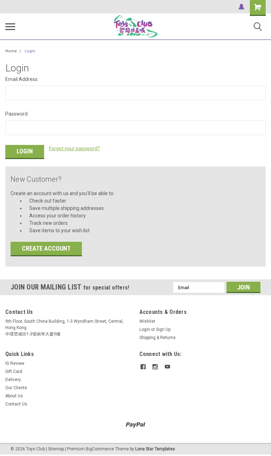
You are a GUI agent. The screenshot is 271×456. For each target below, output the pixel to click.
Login (30, 51)
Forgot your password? (74, 148)
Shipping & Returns (157, 337)
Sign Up (163, 329)
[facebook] (143, 366)
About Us (14, 395)
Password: (17, 114)
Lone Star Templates (155, 448)
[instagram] (155, 366)
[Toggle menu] (10, 26)
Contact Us (16, 404)
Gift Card (13, 371)
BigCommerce (100, 448)
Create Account (46, 248)
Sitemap (56, 448)
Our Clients (16, 387)
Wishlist (147, 321)
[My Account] (241, 7)
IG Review (14, 363)
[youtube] (167, 366)
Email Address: (21, 79)
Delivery (13, 379)
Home (11, 51)
